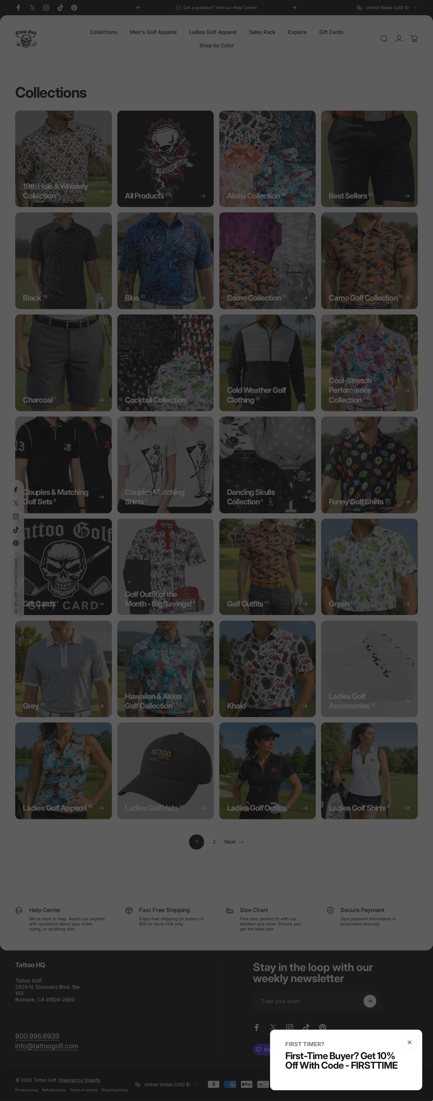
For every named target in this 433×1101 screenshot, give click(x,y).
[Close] (409, 1042)
